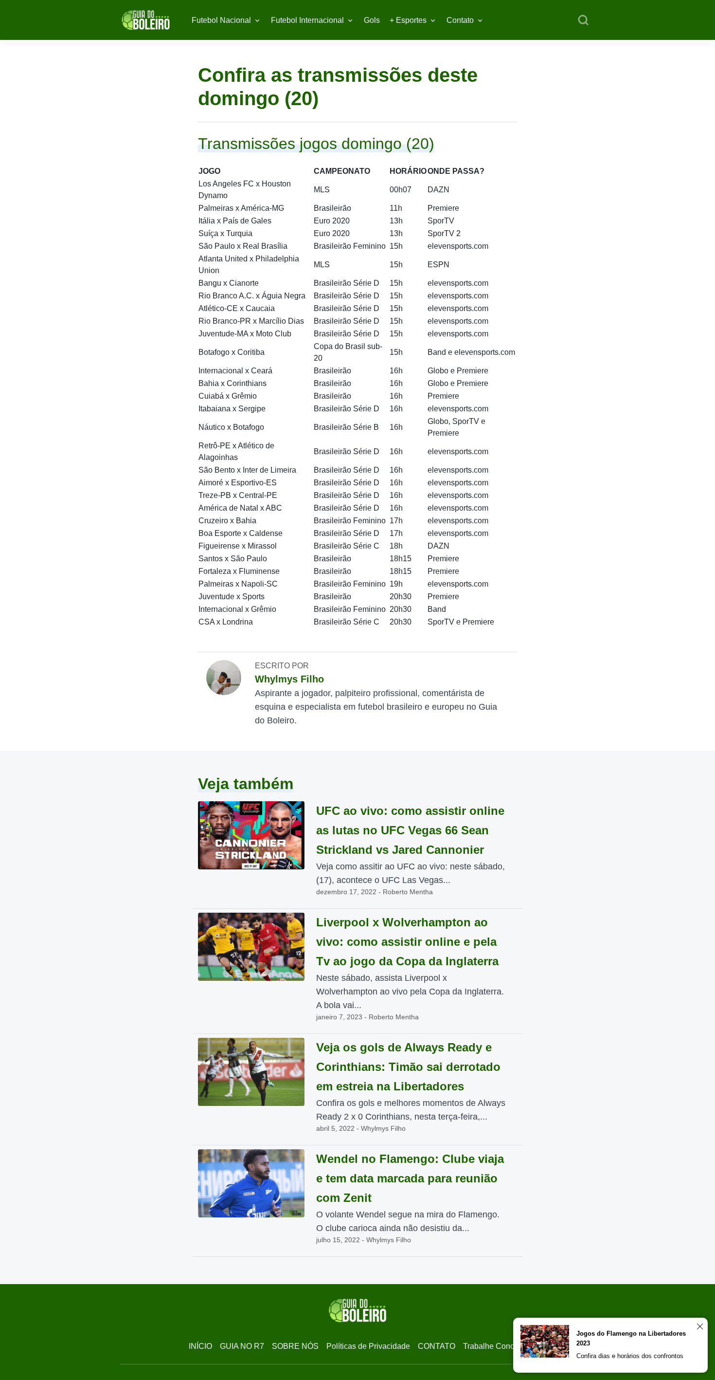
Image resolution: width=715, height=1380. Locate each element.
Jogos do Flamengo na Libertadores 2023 (631, 1338)
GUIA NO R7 (242, 1346)
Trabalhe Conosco (495, 1346)
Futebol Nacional (221, 20)
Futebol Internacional (307, 20)
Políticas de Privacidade (368, 1346)
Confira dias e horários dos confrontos (629, 1356)
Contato (460, 20)
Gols (372, 20)
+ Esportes (408, 20)
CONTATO (436, 1346)
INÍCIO (200, 1346)
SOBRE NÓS (295, 1346)
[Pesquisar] (583, 20)
